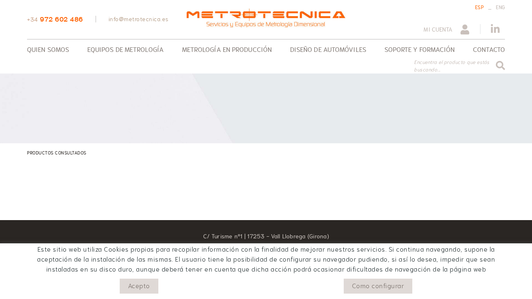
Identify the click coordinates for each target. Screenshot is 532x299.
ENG (500, 7)
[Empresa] (265, 18)
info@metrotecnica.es (138, 19)
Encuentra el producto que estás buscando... (452, 66)
